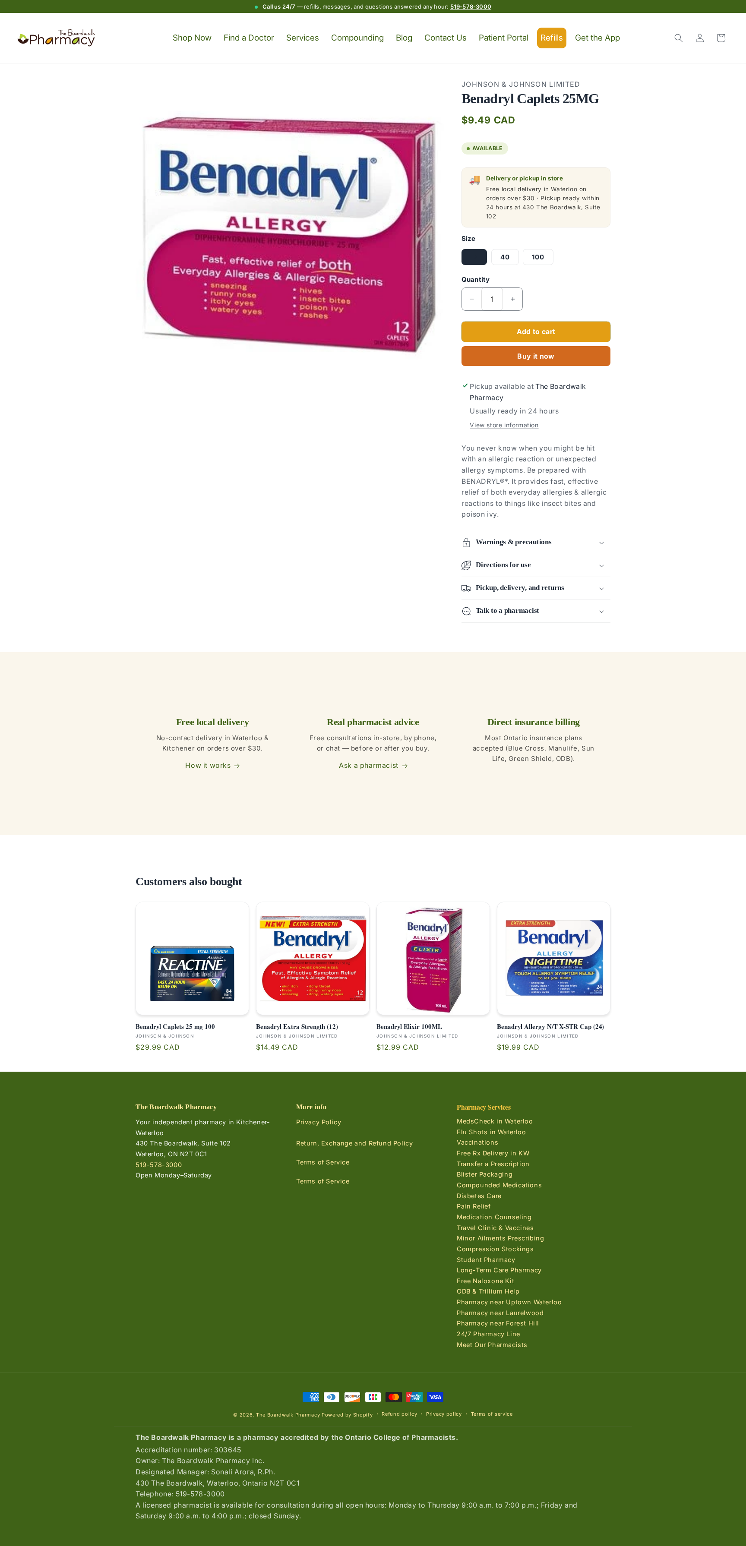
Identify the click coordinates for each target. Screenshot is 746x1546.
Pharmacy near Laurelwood (500, 1312)
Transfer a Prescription (493, 1163)
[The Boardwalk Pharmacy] (56, 38)
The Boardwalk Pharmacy (288, 1415)
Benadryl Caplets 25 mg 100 (175, 1026)
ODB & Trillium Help (488, 1291)
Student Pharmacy (486, 1259)
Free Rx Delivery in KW (493, 1153)
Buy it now (535, 356)
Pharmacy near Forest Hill (498, 1323)
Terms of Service (323, 1162)
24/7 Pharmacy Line (488, 1334)
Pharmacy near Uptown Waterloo (509, 1302)
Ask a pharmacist (368, 765)
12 (474, 257)
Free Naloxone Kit (485, 1280)
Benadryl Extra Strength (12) (297, 1026)
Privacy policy (444, 1414)
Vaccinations (477, 1142)
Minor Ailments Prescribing (500, 1238)
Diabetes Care (479, 1195)
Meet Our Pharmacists (492, 1344)
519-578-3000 (470, 6)
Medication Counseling (494, 1217)
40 (509, 258)
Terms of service (492, 1414)
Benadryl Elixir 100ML (409, 1026)
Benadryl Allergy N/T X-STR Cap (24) (550, 1026)
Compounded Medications (499, 1185)
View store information (504, 425)
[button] (678, 37)
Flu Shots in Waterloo (491, 1132)
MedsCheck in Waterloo (495, 1121)
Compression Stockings (495, 1249)
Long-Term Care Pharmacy (499, 1270)
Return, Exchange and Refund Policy (354, 1143)
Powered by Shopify (347, 1415)
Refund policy (399, 1414)
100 (542, 258)
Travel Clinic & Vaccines (495, 1227)
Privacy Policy (318, 1122)
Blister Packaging (484, 1174)
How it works (208, 765)
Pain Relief (474, 1206)
